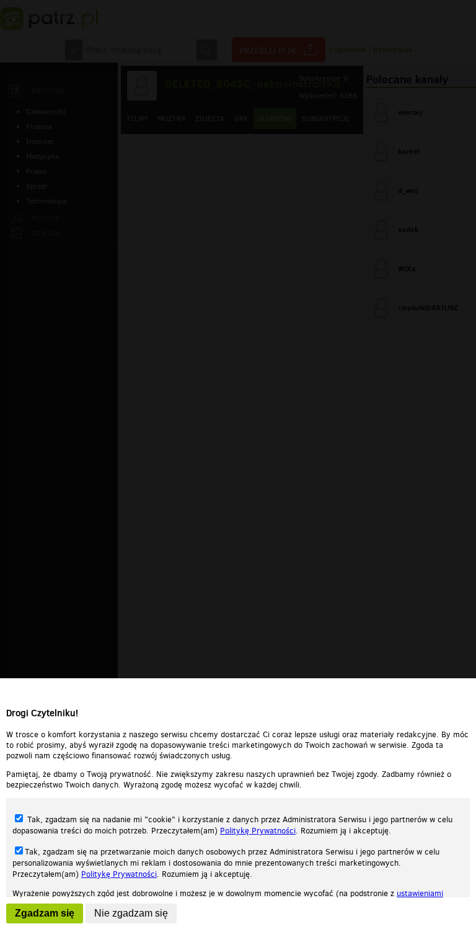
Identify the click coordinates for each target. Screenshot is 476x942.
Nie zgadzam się (131, 913)
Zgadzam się (44, 913)
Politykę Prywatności (258, 830)
